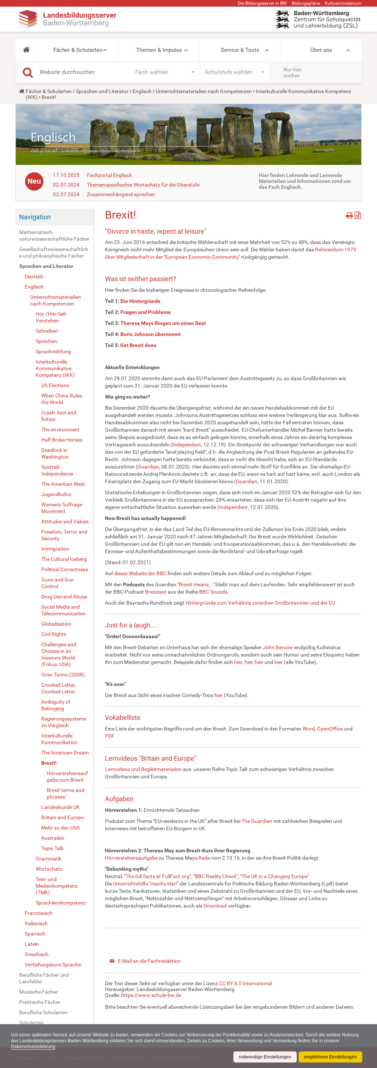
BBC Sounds (213, 592)
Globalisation (56, 624)
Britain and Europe (62, 817)
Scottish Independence (57, 470)
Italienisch (36, 923)
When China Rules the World (61, 399)
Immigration (55, 549)
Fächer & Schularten (77, 50)
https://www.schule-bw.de (151, 995)
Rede (204, 858)
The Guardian (257, 821)
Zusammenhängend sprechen (121, 194)
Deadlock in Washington (55, 453)
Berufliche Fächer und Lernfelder (44, 978)
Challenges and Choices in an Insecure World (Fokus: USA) (58, 654)
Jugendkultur (56, 494)
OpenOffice (330, 729)
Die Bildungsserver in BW (262, 3)
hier (238, 662)
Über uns (321, 50)
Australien (52, 838)
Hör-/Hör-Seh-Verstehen (52, 317)
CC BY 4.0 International (245, 983)
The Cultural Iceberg (64, 559)
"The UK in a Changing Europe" (274, 876)
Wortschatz (49, 869)
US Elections (55, 385)
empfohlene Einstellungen (330, 1057)
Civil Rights (53, 634)
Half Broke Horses (61, 440)
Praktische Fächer (39, 1002)
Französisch (39, 913)
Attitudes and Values (65, 521)
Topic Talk (52, 848)
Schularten (31, 1023)
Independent (186, 445)
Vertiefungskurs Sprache (53, 965)
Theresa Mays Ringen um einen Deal (163, 323)
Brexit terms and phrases (65, 793)
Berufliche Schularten (43, 1012)
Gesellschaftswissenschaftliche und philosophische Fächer (53, 252)
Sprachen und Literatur (102, 91)
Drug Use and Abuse (64, 597)
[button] (26, 50)
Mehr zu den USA (60, 828)
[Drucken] (350, 214)
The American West (63, 484)
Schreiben (47, 331)
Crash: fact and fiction (58, 416)
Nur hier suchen (292, 72)
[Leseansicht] (358, 214)
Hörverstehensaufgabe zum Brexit (67, 776)
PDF (109, 736)
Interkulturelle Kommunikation (59, 739)
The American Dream (65, 753)
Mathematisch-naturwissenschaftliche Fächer (54, 235)
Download (215, 906)
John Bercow (278, 647)
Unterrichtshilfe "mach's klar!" (146, 884)
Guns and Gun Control (57, 583)
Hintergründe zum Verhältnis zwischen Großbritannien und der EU (260, 603)
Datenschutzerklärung (33, 1046)
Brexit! (49, 763)
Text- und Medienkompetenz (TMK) (57, 885)
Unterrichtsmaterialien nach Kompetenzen (204, 91)
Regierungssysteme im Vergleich (63, 722)
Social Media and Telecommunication (63, 610)
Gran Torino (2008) (63, 675)
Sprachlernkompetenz (61, 903)
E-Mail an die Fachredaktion (149, 961)
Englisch (142, 91)
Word (309, 729)
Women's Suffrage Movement (61, 508)
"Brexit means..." (195, 584)
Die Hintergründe (140, 301)
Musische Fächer (38, 992)
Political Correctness (64, 569)
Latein (32, 944)
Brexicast (156, 592)
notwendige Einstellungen (265, 1057)
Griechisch (37, 954)
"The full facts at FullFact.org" (157, 876)
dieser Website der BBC (140, 573)
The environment (60, 429)
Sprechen (46, 341)
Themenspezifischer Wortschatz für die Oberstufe (143, 185)
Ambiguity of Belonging (55, 705)
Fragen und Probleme (145, 312)
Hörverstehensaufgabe (132, 858)
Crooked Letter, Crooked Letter (58, 688)
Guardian (148, 467)
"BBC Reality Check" (215, 876)
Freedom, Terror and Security (64, 535)
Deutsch (34, 276)
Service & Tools (240, 50)
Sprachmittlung (53, 351)
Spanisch (35, 934)
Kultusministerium (343, 3)
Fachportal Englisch (109, 175)
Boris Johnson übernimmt (150, 334)
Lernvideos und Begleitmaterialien (143, 769)
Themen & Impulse (159, 50)
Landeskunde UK (60, 807)
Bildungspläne (306, 3)
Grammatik (48, 859)
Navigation (35, 217)
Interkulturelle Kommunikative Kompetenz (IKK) (55, 368)
